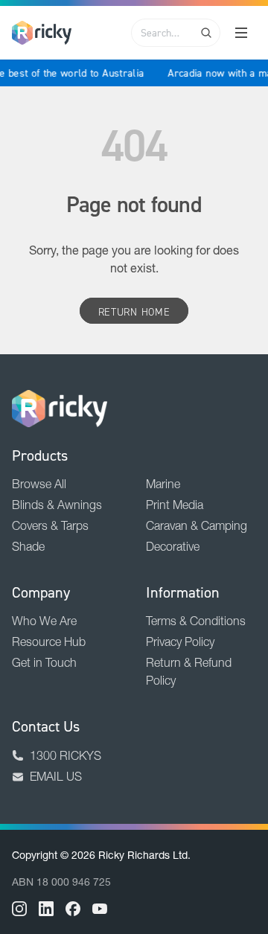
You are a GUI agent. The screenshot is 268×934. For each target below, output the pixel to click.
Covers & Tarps (50, 525)
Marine (163, 483)
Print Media (174, 504)
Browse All (39, 483)
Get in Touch (44, 662)
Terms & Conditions (196, 620)
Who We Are (44, 620)
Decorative (173, 546)
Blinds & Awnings (57, 504)
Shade (28, 546)
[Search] (206, 32)
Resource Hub (49, 641)
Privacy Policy (180, 641)
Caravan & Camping (196, 525)
